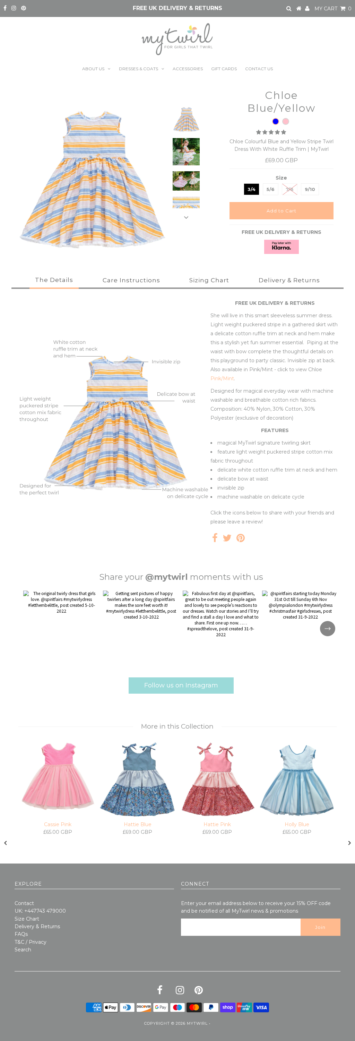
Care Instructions (131, 280)
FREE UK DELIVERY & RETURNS (177, 8)
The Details (54, 279)
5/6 (271, 189)
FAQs (21, 934)
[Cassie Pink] (58, 776)
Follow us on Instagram (181, 685)
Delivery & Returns (289, 280)
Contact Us (259, 68)
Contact (24, 903)
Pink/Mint (222, 378)
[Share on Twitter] (227, 540)
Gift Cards (224, 68)
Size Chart (27, 919)
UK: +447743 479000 (40, 911)
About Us (93, 68)
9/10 (310, 189)
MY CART (333, 9)
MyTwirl (197, 1023)
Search (23, 950)
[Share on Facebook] (215, 540)
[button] (271, 132)
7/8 (290, 189)
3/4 (252, 189)
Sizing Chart (209, 280)
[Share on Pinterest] (240, 540)
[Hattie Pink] (217, 780)
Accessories (188, 68)
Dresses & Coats (138, 68)
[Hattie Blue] (137, 780)
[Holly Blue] (297, 780)
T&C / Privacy (30, 942)
